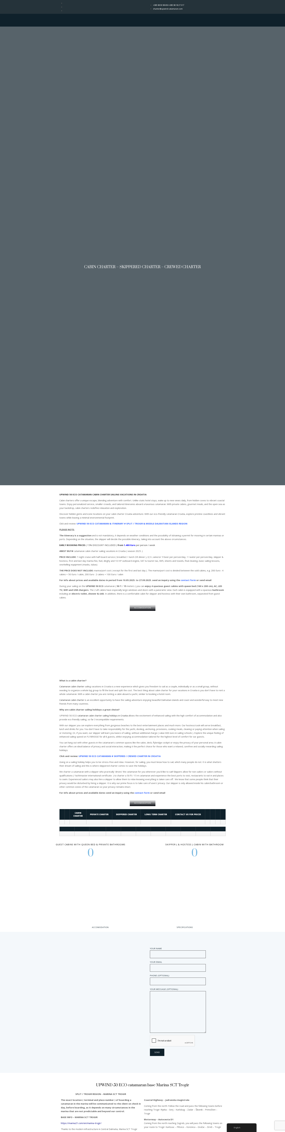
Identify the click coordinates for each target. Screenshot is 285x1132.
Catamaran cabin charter (71, 686)
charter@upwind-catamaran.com (168, 8)
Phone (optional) (159, 975)
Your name (156, 948)
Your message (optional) (164, 989)
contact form (188, 580)
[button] (142, 608)
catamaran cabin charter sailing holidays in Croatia (102, 715)
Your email (156, 962)
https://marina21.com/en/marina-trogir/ (81, 1123)
